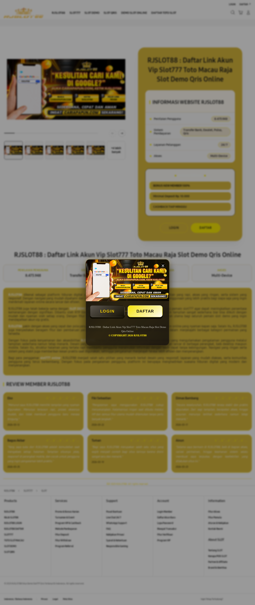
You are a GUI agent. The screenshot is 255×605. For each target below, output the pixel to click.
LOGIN (107, 311)
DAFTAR (145, 311)
